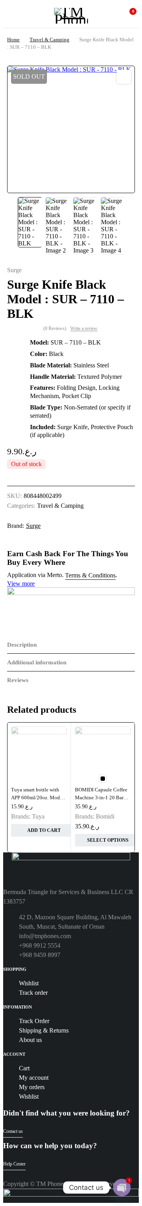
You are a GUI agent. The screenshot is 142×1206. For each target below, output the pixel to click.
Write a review (83, 328)
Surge (14, 270)
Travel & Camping (49, 39)
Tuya (38, 816)
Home (13, 39)
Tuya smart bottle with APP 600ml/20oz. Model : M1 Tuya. (39, 797)
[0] (127, 15)
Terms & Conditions (90, 575)
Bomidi (105, 816)
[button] (124, 77)
